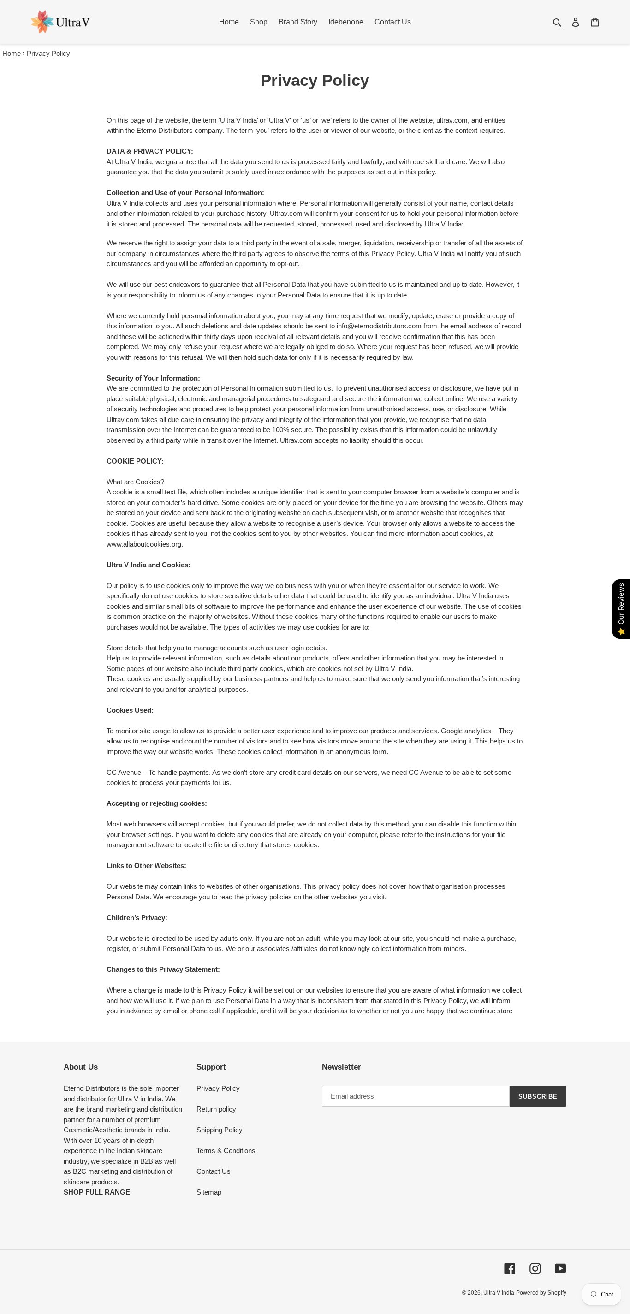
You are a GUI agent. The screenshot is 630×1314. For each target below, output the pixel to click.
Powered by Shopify (541, 1293)
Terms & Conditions (226, 1150)
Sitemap (208, 1192)
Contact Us (213, 1171)
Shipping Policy (219, 1130)
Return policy (216, 1109)
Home (11, 53)
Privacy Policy (218, 1088)
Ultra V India (498, 1293)
